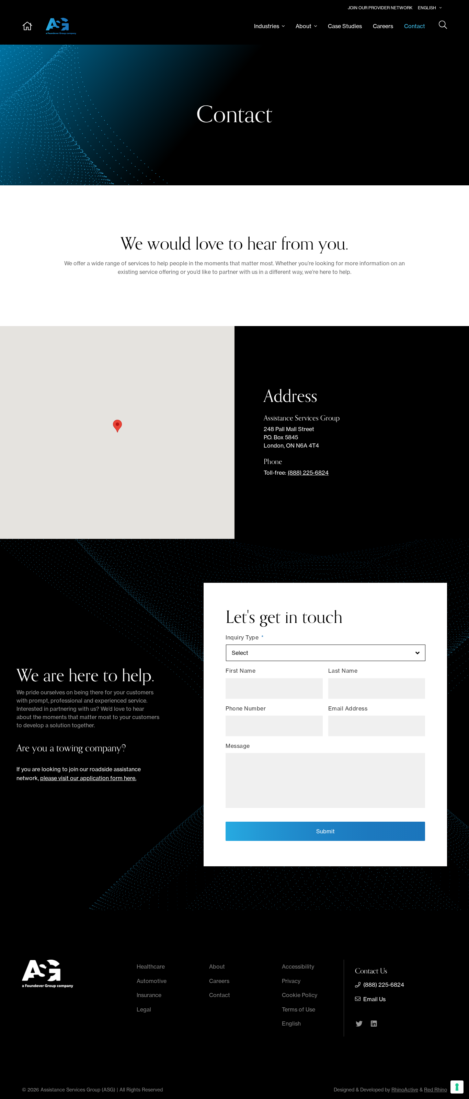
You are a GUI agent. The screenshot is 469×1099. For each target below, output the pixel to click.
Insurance (149, 995)
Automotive (152, 980)
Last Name (343, 670)
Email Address (348, 708)
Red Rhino (435, 1090)
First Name (240, 670)
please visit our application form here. (88, 778)
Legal (144, 1009)
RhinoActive (404, 1090)
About (303, 26)
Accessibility (298, 966)
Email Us (374, 999)
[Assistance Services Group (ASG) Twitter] (359, 1024)
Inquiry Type (245, 637)
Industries (266, 26)
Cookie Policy (299, 995)
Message (238, 746)
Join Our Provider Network (380, 7)
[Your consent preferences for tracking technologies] (457, 1087)
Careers (383, 26)
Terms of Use (298, 1009)
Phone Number (246, 708)
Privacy (291, 980)
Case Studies (345, 26)
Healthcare (151, 966)
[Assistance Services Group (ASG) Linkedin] (374, 1024)
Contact (414, 26)
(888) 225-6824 (308, 472)
